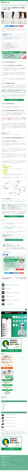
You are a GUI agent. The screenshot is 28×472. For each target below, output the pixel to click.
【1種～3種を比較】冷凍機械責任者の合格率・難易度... (10, 414)
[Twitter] (7, 254)
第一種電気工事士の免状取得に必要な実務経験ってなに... (10, 417)
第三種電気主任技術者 (24, 432)
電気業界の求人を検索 (4, 133)
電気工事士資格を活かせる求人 (6, 235)
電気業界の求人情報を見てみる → (14, 99)
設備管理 (4, 462)
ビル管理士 (19, 431)
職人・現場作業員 (7, 462)
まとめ (3, 49)
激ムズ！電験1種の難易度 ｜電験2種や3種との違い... (9, 426)
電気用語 (19, 433)
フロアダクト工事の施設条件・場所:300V (8, 44)
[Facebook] (4, 254)
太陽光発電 (12, 432)
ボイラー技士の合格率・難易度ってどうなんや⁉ (9, 423)
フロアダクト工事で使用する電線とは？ (7, 45)
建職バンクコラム (11, 252)
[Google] (2, 254)
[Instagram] (5, 254)
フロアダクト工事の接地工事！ (7, 48)
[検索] (26, 309)
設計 (9, 462)
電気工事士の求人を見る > (4, 398)
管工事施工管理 (2, 433)
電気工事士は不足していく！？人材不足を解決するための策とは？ (12, 300)
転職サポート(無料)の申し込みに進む (7, 38)
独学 (20, 432)
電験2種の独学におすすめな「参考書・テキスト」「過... (10, 420)
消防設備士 (19, 432)
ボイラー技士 (2, 432)
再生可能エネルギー (8, 432)
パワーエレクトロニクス (10, 431)
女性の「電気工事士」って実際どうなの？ (9, 296)
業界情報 (4, 402)
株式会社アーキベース (7, 251)
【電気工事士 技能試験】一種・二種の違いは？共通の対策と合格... (12, 292)
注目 (16, 432)
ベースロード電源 (22, 431)
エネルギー (2, 431)
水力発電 (14, 432)
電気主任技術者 (4, 405)
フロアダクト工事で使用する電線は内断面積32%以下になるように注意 (11, 46)
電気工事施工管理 (15, 433)
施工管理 (2, 462)
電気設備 (21, 433)
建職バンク (7, 252)
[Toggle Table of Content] (25, 42)
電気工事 (9, 433)
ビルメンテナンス (15, 431)
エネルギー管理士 (6, 431)
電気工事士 (4, 408)
